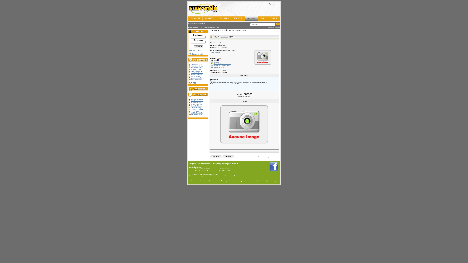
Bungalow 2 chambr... (197, 69)
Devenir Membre (195, 51)
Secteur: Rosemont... (197, 104)
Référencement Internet (218, 176)
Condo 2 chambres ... (197, 66)
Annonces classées (204, 164)
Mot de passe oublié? (197, 54)
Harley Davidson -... (196, 106)
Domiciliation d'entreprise (199, 181)
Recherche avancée (274, 27)
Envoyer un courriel (219, 67)
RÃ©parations (229, 30)
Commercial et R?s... (197, 64)
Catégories (193, 164)
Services (220, 30)
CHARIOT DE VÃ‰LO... (198, 109)
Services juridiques (237, 181)
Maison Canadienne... (197, 67)
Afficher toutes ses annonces (222, 64)
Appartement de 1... (196, 78)
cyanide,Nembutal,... (197, 73)
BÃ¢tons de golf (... (196, 107)
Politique (224, 164)
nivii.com (206, 176)
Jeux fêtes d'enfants (201, 170)
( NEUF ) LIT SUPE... (197, 112)
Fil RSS (193, 83)
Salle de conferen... (197, 79)
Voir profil (216, 62)
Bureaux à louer (214, 181)
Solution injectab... (196, 76)
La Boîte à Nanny (225, 170)
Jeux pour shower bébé (203, 169)
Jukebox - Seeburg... (197, 99)
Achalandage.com (234, 176)
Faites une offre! (215, 52)
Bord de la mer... (195, 111)
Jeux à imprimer (224, 169)
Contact (235, 164)
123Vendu (212, 30)
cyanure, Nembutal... (197, 74)
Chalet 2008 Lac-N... (197, 71)
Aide (229, 164)
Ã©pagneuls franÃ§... (197, 114)
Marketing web (225, 181)
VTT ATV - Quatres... (197, 101)
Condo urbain (261, 181)
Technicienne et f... (196, 102)
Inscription (216, 164)
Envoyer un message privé (221, 65)
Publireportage (272, 181)
